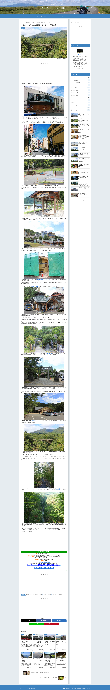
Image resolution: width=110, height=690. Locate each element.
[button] (88, 22)
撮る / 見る (49, 594)
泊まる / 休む (60, 594)
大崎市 (41, 594)
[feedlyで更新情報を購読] (81, 68)
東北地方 (23, 594)
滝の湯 (31, 286)
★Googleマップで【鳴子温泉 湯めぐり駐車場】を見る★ (43, 565)
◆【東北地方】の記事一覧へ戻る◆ (44, 568)
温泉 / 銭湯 (23, 596)
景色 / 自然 (54, 594)
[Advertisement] (44, 73)
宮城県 (45, 594)
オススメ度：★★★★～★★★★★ (32, 594)
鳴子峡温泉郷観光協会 (44, 562)
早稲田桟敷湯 (40, 279)
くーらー (80, 54)
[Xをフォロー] (79, 68)
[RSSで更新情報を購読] (82, 68)
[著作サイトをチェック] (77, 68)
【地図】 (46, 279)
